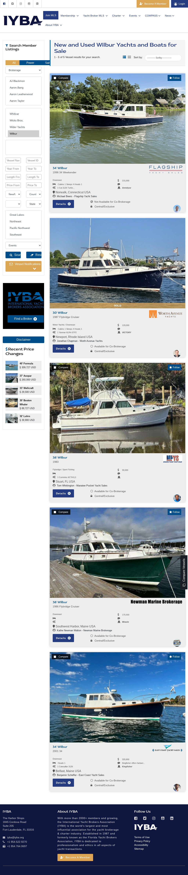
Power (30, 62)
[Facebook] (4, 4)
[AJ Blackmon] (23, 81)
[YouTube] (29, 4)
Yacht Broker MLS (94, 15)
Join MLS (50, 15)
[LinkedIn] (37, 4)
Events (133, 15)
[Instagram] (21, 4)
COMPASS (151, 15)
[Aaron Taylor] (23, 100)
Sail (47, 62)
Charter (117, 15)
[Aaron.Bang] (23, 87)
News (168, 15)
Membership (68, 15)
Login (182, 3)
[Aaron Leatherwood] (23, 94)
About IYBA (52, 24)
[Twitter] (12, 4)
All (13, 62)
